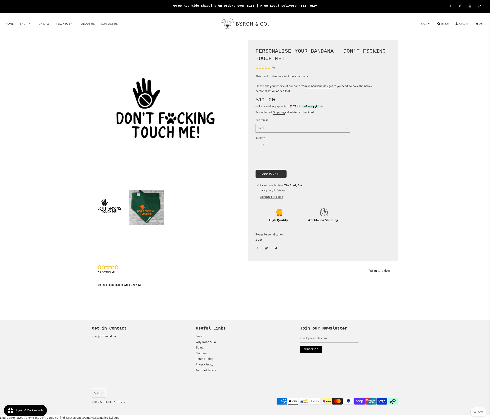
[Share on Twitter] (266, 248)
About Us (88, 23)
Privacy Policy (204, 364)
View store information (271, 196)
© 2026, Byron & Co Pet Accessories (108, 401)
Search (200, 336)
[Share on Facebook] (257, 248)
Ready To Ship (65, 23)
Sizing (199, 347)
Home (10, 23)
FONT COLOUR (262, 120)
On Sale (44, 23)
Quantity (260, 138)
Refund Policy (204, 359)
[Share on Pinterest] (275, 248)
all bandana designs (320, 86)
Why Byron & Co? (206, 342)
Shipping (279, 112)
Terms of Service (206, 370)
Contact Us (109, 23)
